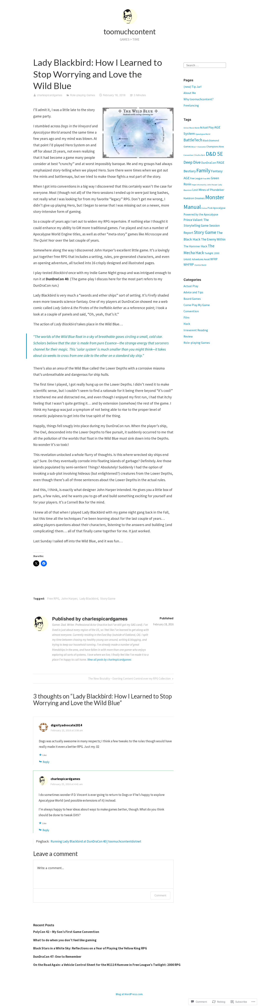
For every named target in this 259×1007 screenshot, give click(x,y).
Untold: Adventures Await (197, 259)
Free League (196, 178)
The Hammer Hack (195, 246)
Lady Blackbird (88, 598)
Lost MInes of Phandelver (208, 190)
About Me (190, 93)
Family (203, 170)
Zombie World (200, 265)
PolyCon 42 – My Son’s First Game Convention (66, 932)
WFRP (213, 259)
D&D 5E (214, 153)
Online (204, 208)
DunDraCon (208, 162)
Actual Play (207, 127)
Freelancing (191, 105)
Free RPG (53, 598)
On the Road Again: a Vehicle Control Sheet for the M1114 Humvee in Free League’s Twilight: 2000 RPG (107, 965)
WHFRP (189, 264)
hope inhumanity (199, 184)
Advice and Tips (193, 292)
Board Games (192, 299)
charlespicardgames (49, 95)
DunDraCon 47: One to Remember (57, 957)
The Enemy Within (213, 239)
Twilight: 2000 (212, 253)
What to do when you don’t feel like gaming (65, 940)
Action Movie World (191, 128)
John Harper (69, 598)
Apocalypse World (202, 134)
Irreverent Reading (196, 330)
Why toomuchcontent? (198, 99)
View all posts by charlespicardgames (109, 659)
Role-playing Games (82, 95)
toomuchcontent (130, 31)
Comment (160, 895)
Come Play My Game (197, 305)
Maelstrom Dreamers (194, 198)
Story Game (107, 598)
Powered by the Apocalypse (201, 214)
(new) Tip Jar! (192, 86)
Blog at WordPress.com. (129, 994)
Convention (188, 155)
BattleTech (193, 140)
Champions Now (215, 146)
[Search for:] (205, 65)
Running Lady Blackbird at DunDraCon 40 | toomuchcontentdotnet (96, 841)
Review (188, 336)
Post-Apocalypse (216, 208)
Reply (46, 762)
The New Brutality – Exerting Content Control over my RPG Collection (129, 679)
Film (186, 317)
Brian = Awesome (198, 147)
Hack (187, 324)
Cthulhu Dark (199, 155)
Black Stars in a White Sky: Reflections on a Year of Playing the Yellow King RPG (90, 948)
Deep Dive (192, 162)
